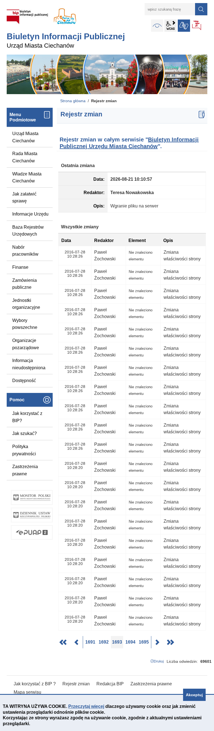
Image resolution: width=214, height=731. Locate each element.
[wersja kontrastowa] (157, 25)
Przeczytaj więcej (86, 706)
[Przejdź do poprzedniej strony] (77, 642)
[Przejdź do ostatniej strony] (170, 642)
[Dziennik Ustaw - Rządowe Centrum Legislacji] (32, 515)
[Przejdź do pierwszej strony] (63, 642)
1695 (144, 642)
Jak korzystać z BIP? (27, 417)
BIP (197, 25)
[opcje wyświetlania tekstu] (170, 25)
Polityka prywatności (24, 450)
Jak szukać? (24, 433)
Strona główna (73, 101)
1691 (90, 642)
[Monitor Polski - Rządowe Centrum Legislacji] (32, 497)
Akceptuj (194, 695)
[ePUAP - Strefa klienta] (32, 532)
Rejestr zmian (76, 683)
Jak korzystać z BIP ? (35, 683)
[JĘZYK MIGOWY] (184, 25)
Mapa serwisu (27, 692)
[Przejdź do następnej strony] (157, 642)
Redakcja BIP (110, 683)
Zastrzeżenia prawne (25, 470)
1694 (131, 642)
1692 (104, 642)
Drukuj (159, 661)
